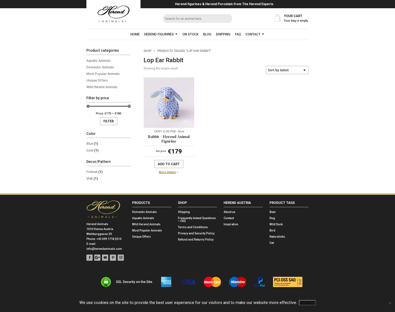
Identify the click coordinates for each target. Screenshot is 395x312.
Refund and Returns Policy (196, 239)
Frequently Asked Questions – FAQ (197, 220)
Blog (207, 34)
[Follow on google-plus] (97, 258)
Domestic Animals (100, 67)
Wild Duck (276, 224)
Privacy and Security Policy (196, 233)
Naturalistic (277, 236)
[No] (390, 303)
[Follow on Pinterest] (113, 258)
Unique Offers (97, 80)
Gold (89, 150)
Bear (273, 212)
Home (135, 34)
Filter (108, 121)
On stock (190, 34)
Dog (272, 218)
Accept (307, 303)
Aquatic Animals (98, 61)
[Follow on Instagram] (121, 258)
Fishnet (92, 172)
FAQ (238, 34)
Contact (252, 34)
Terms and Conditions (193, 227)
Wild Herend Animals (101, 87)
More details (167, 172)
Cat (272, 242)
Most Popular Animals (103, 74)
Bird (272, 230)
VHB (89, 179)
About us (229, 212)
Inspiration (231, 224)
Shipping (223, 34)
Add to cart (169, 164)
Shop (147, 51)
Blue (89, 144)
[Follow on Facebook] (89, 258)
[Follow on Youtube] (105, 258)
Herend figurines (159, 34)
